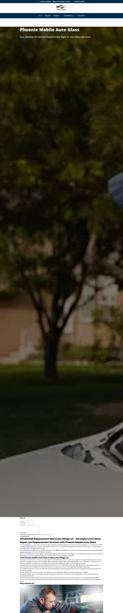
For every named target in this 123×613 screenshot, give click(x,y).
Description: (23, 533)
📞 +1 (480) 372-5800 (78, 1)
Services (56, 16)
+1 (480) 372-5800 (25, 39)
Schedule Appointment (24, 536)
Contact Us (81, 16)
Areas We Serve (68, 16)
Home (40, 16)
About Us (48, 16)
